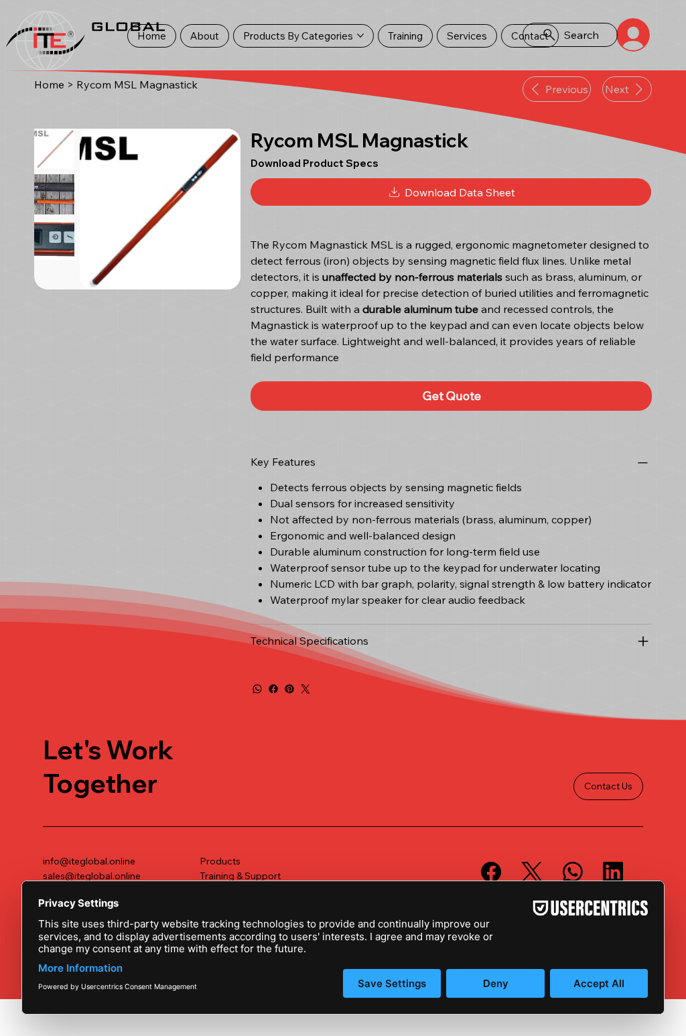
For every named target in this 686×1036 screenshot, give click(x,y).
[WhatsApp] (257, 689)
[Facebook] (273, 689)
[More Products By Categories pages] (360, 35)
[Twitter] (305, 689)
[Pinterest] (289, 689)
